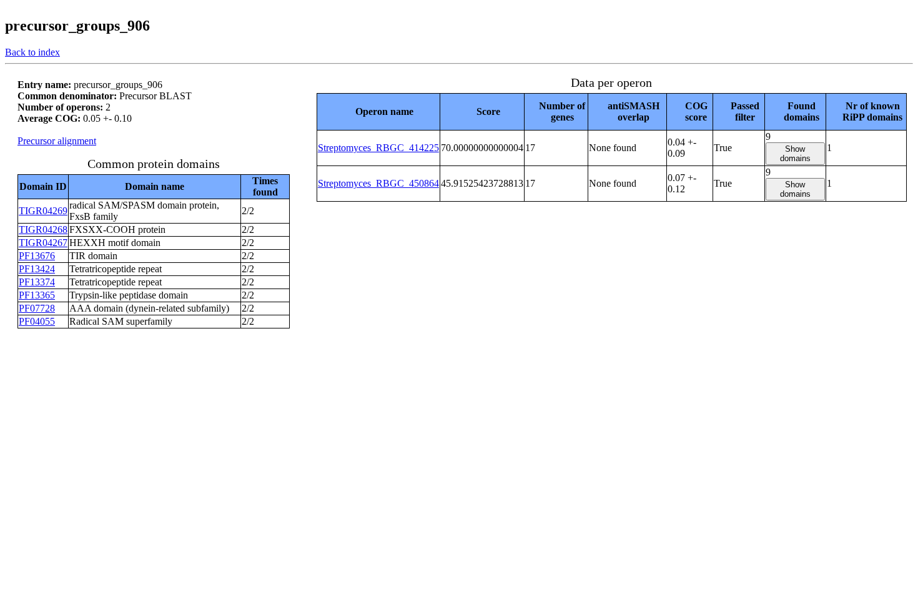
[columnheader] (378, 111)
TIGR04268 (43, 229)
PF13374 (37, 282)
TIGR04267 (43, 242)
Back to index (32, 52)
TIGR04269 (43, 210)
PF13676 (37, 255)
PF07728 (37, 308)
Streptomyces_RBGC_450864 (378, 183)
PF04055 (37, 321)
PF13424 (37, 269)
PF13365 (37, 295)
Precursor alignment (56, 141)
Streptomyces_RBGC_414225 (378, 147)
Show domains (795, 153)
